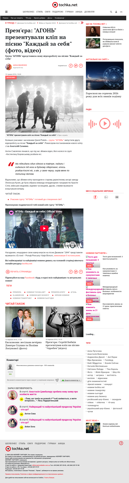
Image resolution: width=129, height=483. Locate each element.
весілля (91, 378)
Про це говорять (17, 18)
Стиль (39, 12)
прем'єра (17, 292)
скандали (116, 399)
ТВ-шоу (28, 18)
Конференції (59, 18)
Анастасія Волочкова (97, 354)
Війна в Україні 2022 (47, 23)
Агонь (73, 292)
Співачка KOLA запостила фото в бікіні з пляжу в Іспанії (113, 29)
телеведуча (93, 405)
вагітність (111, 375)
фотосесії (117, 408)
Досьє (50, 18)
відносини (102, 378)
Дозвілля (89, 12)
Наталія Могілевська (97, 366)
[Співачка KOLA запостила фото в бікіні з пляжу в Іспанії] (93, 31)
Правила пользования (12, 474)
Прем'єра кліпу (58, 292)
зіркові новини (62, 295)
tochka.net (27, 264)
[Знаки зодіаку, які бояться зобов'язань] (93, 428)
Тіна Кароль (112, 369)
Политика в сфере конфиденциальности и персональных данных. (41, 474)
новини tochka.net (36, 292)
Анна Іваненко (20, 65)
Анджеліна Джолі (96, 357)
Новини (5, 18)
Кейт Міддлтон (94, 363)
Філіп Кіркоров (102, 372)
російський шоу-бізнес (98, 399)
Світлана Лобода (95, 369)
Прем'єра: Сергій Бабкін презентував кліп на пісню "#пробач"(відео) (62, 345)
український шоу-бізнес (98, 408)
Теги (88, 343)
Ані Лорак (112, 357)
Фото (89, 372)
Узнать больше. (49, 477)
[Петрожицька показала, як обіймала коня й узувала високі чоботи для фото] (93, 43)
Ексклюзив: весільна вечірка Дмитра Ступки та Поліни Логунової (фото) (23, 345)
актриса (100, 375)
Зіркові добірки (39, 18)
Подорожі (57, 12)
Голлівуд (109, 360)
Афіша (78, 12)
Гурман (69, 12)
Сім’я (47, 12)
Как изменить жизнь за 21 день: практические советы (112, 306)
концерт (108, 384)
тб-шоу (111, 402)
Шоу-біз (116, 372)
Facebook (29, 278)
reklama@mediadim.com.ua (41, 465)
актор (90, 375)
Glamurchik (18, 295)
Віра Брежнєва (94, 360)
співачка (101, 402)
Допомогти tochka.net (26, 23)
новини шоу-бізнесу (39, 295)
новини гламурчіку (22, 298)
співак (90, 402)
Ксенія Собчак (111, 363)
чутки (90, 411)
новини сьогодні (45, 298)
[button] (116, 12)
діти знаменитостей (96, 381)
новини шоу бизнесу (97, 396)
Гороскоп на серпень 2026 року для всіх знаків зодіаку (103, 95)
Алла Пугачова (94, 351)
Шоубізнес (28, 12)
